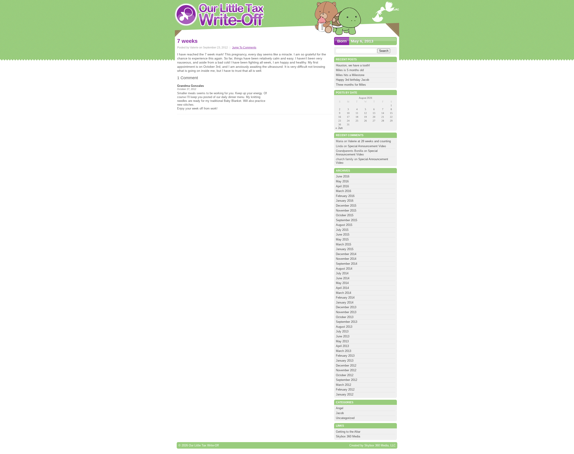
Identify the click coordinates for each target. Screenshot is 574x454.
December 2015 (346, 205)
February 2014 (345, 297)
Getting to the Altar (348, 431)
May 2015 (342, 239)
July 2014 (342, 273)
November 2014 (346, 258)
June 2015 (342, 234)
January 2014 (344, 302)
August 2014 (344, 268)
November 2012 (346, 370)
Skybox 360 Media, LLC (380, 445)
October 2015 (344, 215)
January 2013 (344, 360)
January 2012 (344, 394)
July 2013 (342, 331)
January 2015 (344, 249)
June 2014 (342, 278)
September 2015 (346, 220)
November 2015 (346, 210)
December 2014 (346, 254)
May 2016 (342, 181)
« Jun (339, 128)
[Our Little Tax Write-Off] (220, 14)
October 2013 (344, 317)
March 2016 (343, 191)
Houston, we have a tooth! (353, 65)
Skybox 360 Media (348, 436)
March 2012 (343, 384)
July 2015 (342, 229)
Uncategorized (345, 418)
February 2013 (345, 355)
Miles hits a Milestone (350, 75)
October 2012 (344, 375)
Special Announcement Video (367, 146)
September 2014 (346, 263)
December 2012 (346, 365)
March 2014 (343, 293)
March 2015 (343, 244)
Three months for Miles (351, 84)
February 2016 (345, 196)
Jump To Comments (244, 47)
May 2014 (342, 283)
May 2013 (342, 341)
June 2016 (342, 176)
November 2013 (346, 312)
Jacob (340, 413)
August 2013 (344, 326)
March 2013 (343, 351)
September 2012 (346, 380)
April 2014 (342, 288)
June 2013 (342, 336)
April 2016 (342, 186)
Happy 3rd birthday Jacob (352, 79)
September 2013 (346, 321)
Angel (339, 408)
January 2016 (344, 200)
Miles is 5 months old (350, 70)
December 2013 (346, 307)
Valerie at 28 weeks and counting (369, 141)
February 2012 (345, 389)
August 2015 (344, 225)
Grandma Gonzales (190, 85)
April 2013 (342, 346)
